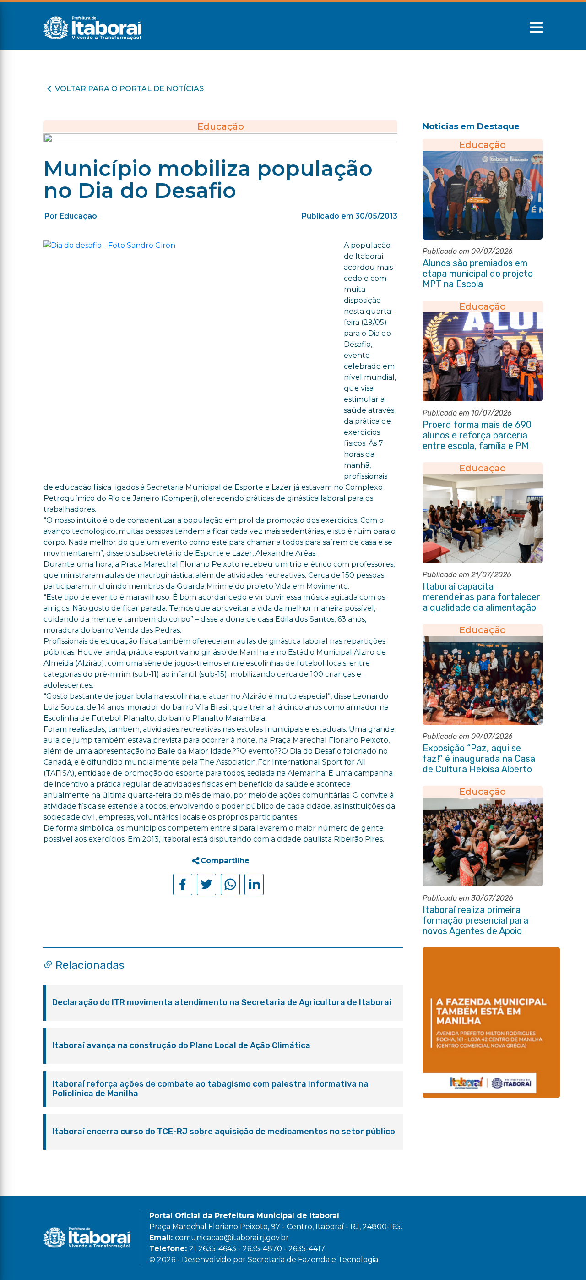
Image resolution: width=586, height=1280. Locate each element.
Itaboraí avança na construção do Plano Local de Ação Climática (181, 1045)
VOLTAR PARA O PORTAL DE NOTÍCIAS (129, 88)
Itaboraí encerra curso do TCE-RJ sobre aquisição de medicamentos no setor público (223, 1132)
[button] (536, 27)
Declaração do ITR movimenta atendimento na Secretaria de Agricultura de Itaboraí (221, 1002)
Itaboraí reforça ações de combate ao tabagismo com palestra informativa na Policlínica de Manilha (210, 1089)
